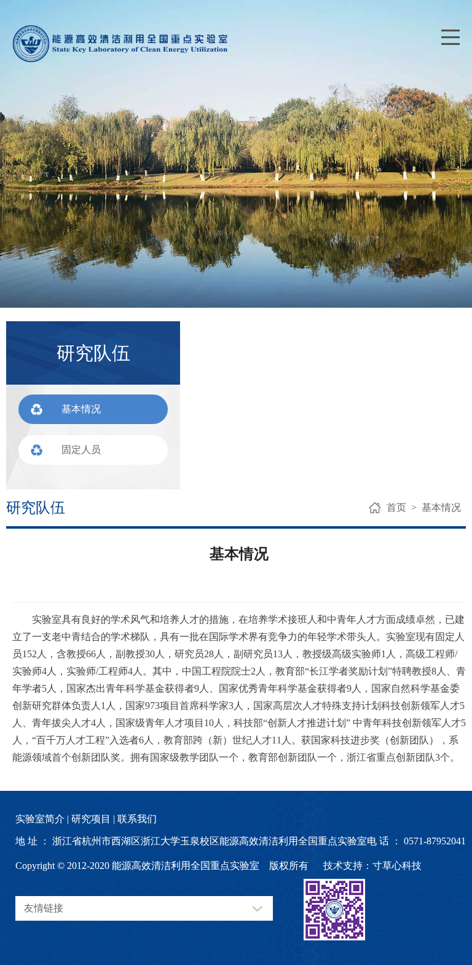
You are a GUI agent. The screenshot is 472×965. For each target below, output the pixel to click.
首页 (396, 507)
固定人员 (81, 449)
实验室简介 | (42, 819)
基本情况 (81, 409)
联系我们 (137, 819)
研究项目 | (93, 819)
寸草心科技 (397, 865)
